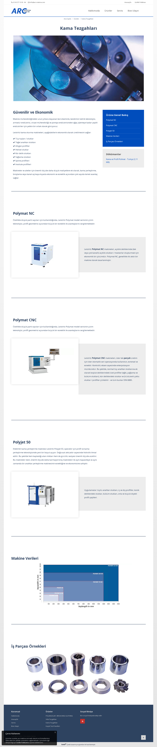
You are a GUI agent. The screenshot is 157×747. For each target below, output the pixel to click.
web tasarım (72, 745)
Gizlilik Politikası (140, 2)
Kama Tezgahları (87, 19)
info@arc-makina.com (37, 2)
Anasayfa (127, 2)
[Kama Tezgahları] (26, 10)
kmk (63, 744)
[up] (143, 737)
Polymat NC (111, 120)
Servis (120, 10)
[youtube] (82, 721)
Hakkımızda (94, 10)
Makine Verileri (112, 136)
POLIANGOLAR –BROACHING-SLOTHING (59, 716)
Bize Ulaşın (133, 10)
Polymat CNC (111, 125)
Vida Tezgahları (51, 719)
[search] (143, 10)
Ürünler (108, 10)
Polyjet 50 (110, 131)
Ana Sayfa (67, 19)
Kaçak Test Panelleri (52, 726)
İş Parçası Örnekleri (114, 141)
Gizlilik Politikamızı (22, 742)
